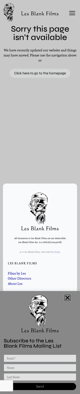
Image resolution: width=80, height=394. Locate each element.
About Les (15, 283)
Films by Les (17, 273)
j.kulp (57, 252)
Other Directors (19, 278)
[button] (68, 298)
